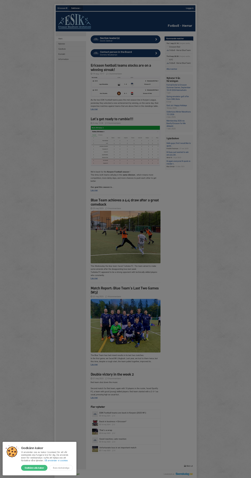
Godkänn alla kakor (34, 468)
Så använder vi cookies (56, 460)
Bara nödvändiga (61, 468)
